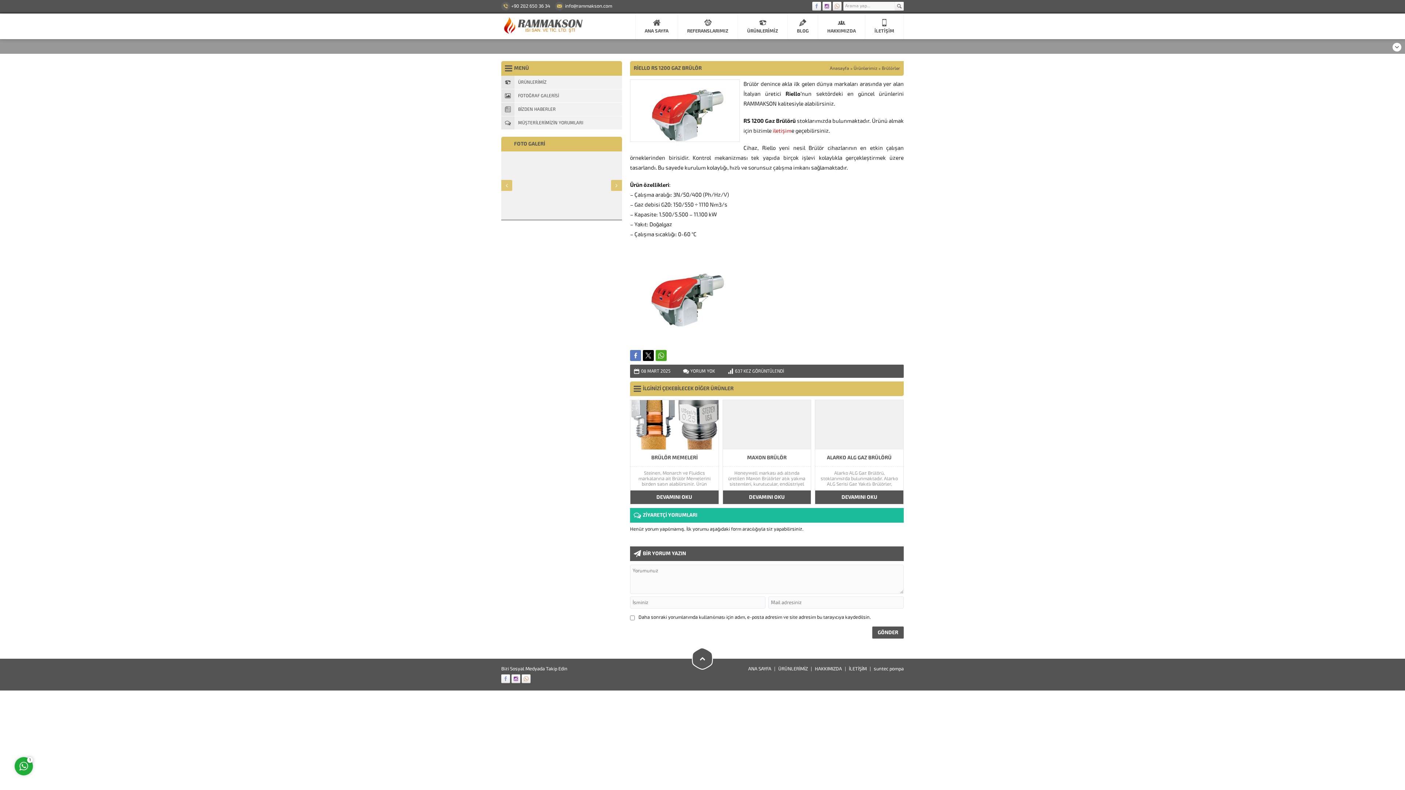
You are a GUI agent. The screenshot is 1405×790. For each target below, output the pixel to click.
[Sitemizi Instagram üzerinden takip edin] (827, 6)
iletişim (782, 131)
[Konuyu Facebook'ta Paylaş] (635, 355)
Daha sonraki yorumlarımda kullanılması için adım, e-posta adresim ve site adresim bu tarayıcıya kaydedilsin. (754, 617)
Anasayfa (839, 68)
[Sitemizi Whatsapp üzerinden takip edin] (837, 6)
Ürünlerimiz (865, 68)
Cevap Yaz (69, 737)
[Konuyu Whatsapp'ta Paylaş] (661, 355)
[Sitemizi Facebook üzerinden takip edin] (816, 6)
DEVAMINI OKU (674, 497)
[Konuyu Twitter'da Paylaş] (648, 355)
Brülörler (891, 68)
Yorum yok (702, 371)
